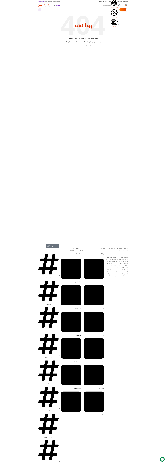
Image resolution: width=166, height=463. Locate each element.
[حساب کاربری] (39, 9)
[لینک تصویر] (125, 253)
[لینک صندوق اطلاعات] (83, 6)
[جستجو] (71, 45)
